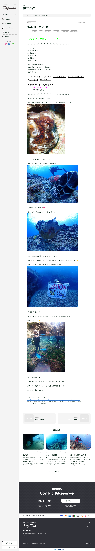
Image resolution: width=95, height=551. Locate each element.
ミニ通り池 (57, 31)
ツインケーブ (48, 31)
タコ (41, 31)
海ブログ (7, 32)
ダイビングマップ (9, 28)
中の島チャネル (66, 31)
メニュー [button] (7, 14)
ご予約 (8, 547)
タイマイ (35, 31)
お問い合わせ (9, 543)
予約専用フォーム (70, 501)
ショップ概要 (42, 543)
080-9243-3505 (27, 535)
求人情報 (7, 36)
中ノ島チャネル (59, 77)
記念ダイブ (74, 31)
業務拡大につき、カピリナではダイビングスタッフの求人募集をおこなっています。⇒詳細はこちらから (53, 400)
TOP (25, 15)
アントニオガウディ (76, 77)
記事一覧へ (56, 471)
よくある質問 (8, 23)
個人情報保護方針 (34, 543)
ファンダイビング (31, 22)
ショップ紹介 (8, 19)
